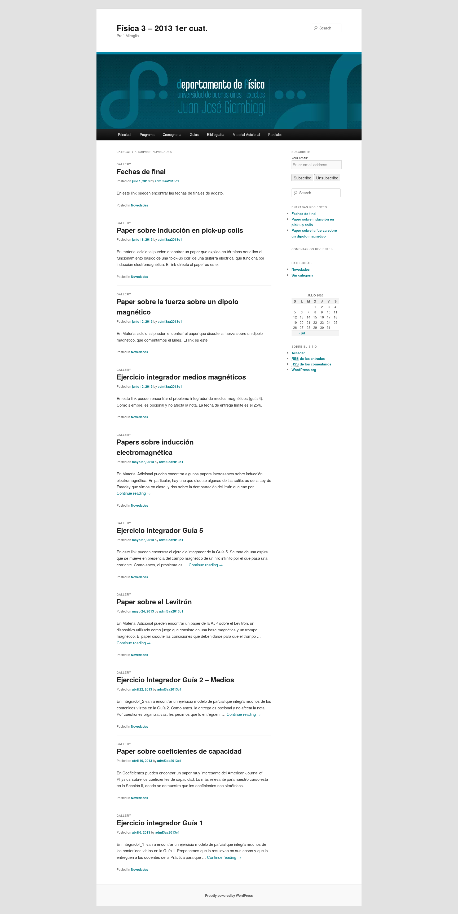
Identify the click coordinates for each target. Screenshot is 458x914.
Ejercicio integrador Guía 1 (160, 822)
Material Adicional (246, 134)
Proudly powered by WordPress (229, 895)
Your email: (300, 158)
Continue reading (134, 493)
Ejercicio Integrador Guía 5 (160, 530)
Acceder (298, 352)
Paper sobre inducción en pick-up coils (180, 230)
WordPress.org (304, 369)
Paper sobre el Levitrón (154, 601)
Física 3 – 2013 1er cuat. (162, 27)
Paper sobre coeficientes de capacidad (179, 751)
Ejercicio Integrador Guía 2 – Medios (175, 679)
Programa (147, 134)
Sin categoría (302, 275)
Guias (194, 134)
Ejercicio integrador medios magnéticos (181, 377)
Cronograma (172, 134)
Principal (124, 134)
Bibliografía (215, 134)
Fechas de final (141, 171)
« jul (302, 333)
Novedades (139, 205)
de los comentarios (311, 364)
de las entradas (308, 358)
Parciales (275, 134)
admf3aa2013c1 (167, 181)
